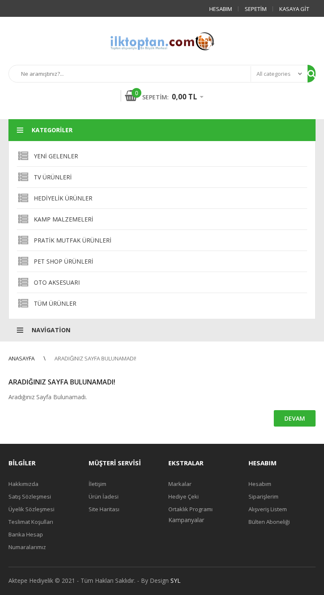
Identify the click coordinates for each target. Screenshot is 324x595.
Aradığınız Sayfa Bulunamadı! (95, 358)
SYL (175, 580)
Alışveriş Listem (267, 509)
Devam (294, 418)
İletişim (97, 484)
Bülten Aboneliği (269, 522)
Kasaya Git (294, 9)
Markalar (180, 484)
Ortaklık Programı (190, 509)
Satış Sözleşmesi (29, 496)
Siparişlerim (263, 496)
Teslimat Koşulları (30, 522)
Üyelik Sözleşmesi (31, 509)
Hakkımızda (23, 484)
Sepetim (256, 9)
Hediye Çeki (183, 496)
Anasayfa (21, 358)
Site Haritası (104, 509)
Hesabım (220, 9)
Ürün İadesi (104, 496)
